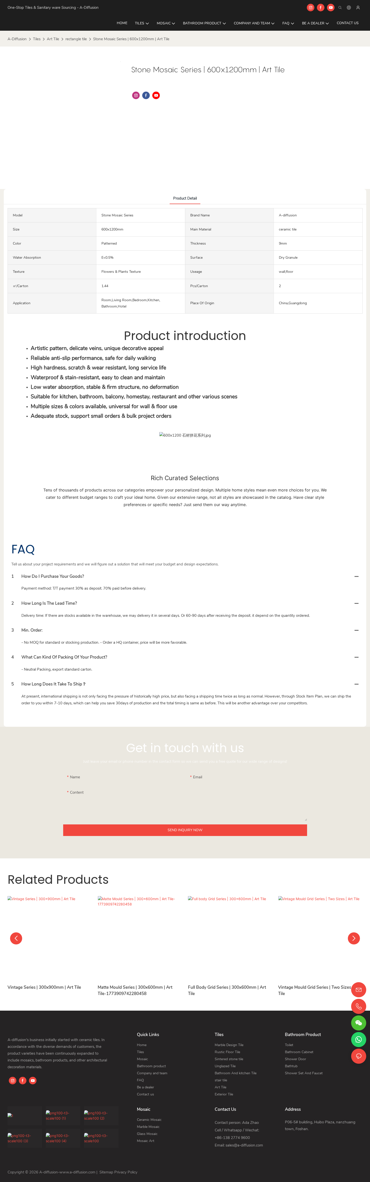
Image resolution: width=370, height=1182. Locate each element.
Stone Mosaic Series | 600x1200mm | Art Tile (131, 39)
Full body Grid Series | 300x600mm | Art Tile (227, 990)
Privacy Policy (125, 1172)
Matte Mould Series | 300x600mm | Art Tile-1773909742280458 (135, 990)
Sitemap (105, 1172)
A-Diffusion (17, 39)
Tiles (37, 39)
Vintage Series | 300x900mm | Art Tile (44, 987)
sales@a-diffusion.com (244, 1145)
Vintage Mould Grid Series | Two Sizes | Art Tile (319, 990)
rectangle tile (76, 39)
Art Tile (53, 39)
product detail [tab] (185, 198)
